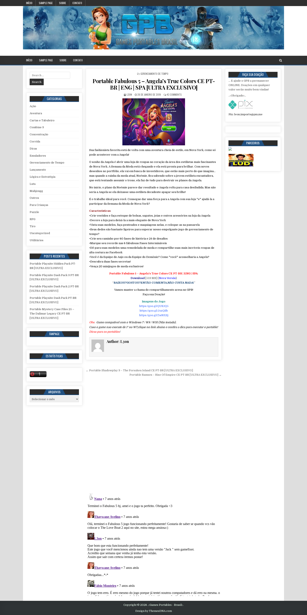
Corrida (35, 141)
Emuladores (38, 155)
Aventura (36, 113)
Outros (34, 197)
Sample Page (46, 3)
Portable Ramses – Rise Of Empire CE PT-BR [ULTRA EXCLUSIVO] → (175, 374)
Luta (33, 183)
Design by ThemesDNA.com (153, 611)
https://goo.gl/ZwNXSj (153, 315)
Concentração (39, 134)
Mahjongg (36, 191)
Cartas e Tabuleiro (42, 120)
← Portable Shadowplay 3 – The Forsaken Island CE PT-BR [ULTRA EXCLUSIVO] (139, 370)
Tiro (33, 226)
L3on (129, 94)
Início (29, 3)
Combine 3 (37, 127)
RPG (32, 219)
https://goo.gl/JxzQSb (154, 310)
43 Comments (174, 94)
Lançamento (38, 169)
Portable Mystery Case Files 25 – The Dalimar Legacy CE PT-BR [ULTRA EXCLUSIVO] (52, 314)
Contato (77, 3)
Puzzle (34, 212)
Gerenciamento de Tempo (154, 73)
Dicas (33, 148)
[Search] (280, 60)
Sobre (62, 3)
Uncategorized (40, 233)
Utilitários (36, 240)
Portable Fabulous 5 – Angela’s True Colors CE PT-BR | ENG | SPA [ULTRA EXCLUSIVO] (154, 84)
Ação (33, 106)
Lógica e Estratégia (42, 176)
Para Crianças (39, 205)
